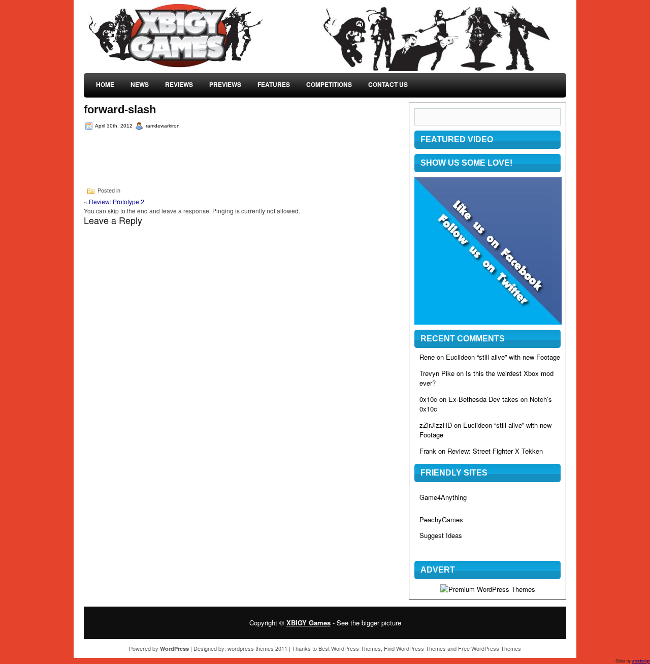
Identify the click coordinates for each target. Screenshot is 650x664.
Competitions (329, 84)
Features (273, 84)
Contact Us (388, 84)
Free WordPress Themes (489, 648)
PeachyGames (441, 519)
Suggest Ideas (440, 535)
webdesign (641, 660)
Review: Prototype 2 (116, 201)
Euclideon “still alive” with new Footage (503, 357)
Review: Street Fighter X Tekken (495, 451)
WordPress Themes (356, 648)
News (140, 84)
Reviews (179, 84)
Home (105, 84)
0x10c (428, 399)
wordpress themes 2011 (257, 648)
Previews (225, 84)
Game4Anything (443, 497)
